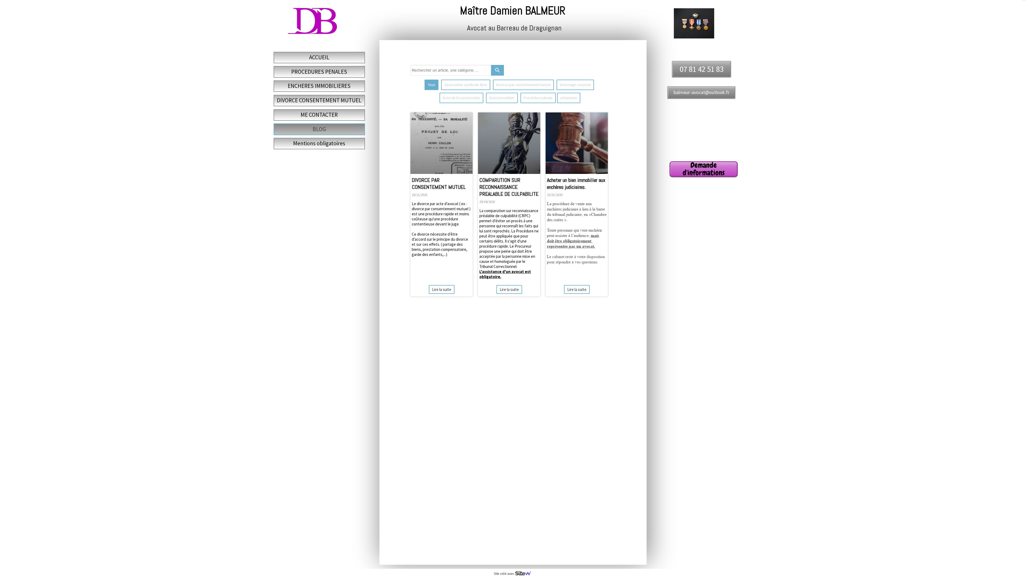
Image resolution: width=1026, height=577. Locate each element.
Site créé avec (504, 574)
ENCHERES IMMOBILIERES (319, 85)
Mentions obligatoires (319, 143)
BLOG (319, 129)
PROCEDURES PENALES (319, 71)
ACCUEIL (319, 57)
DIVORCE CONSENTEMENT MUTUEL (319, 100)
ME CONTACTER (319, 114)
